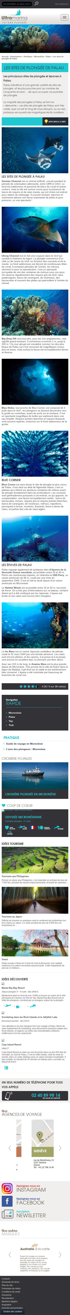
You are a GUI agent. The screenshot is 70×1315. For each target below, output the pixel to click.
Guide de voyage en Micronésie (24, 743)
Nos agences (61, 4)
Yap (11, 721)
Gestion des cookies (12, 1311)
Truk (11, 725)
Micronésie (15, 712)
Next (60, 1148)
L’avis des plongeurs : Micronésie (25, 749)
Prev (10, 1148)
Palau (12, 717)
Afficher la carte (57, 121)
